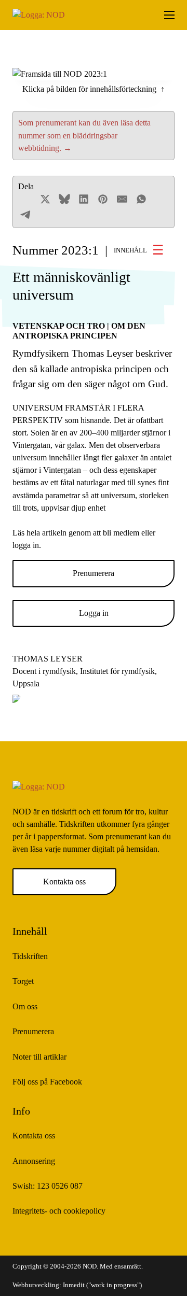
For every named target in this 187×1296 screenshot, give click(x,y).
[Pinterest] (103, 199)
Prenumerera (93, 573)
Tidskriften (30, 956)
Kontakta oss (64, 881)
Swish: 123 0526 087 (47, 1185)
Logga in (94, 613)
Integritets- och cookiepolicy (58, 1210)
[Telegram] (26, 214)
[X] (45, 199)
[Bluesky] (64, 199)
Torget (23, 981)
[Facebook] (26, 199)
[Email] (122, 199)
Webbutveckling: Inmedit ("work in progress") (77, 1285)
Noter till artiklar (39, 1056)
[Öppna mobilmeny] (169, 15)
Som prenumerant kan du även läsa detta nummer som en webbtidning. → (84, 135)
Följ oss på (47, 1081)
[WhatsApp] (141, 199)
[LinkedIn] (83, 199)
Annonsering (33, 1161)
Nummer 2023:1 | (79, 250)
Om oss (24, 1006)
